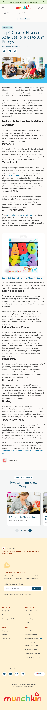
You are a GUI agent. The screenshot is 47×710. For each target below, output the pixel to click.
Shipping (5, 631)
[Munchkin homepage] (23, 7)
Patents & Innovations (32, 611)
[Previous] (17, 530)
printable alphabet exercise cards (20, 215)
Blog (13, 548)
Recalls (27, 623)
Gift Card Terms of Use (32, 649)
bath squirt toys (12, 175)
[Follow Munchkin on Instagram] (10, 674)
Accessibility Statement (32, 653)
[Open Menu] (3, 7)
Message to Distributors (32, 657)
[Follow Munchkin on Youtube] (16, 674)
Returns (4, 635)
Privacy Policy (28, 594)
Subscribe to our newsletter (13, 584)
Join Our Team (7, 611)
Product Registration (31, 619)
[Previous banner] (4, 2)
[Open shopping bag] (39, 7)
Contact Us (6, 638)
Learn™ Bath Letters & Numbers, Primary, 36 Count (22, 278)
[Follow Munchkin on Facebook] (4, 674)
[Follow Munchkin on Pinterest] (23, 674)
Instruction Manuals (31, 615)
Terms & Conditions (31, 635)
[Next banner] (42, 2)
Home (7, 548)
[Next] (30, 530)
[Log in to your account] (42, 7)
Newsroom (6, 615)
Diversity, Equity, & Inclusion (11, 619)
